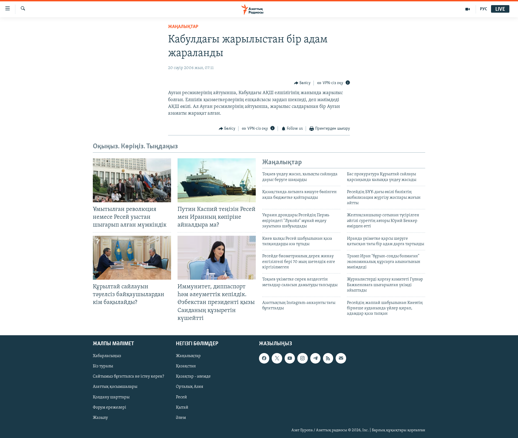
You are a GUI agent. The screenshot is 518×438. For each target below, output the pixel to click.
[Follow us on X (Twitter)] (277, 358)
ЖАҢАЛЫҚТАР (183, 27)
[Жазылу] (341, 358)
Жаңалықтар (188, 356)
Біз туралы (103, 366)
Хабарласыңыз (107, 356)
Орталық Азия (189, 387)
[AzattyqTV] (467, 9)
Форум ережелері (109, 407)
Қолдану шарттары (111, 397)
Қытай (182, 407)
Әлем (181, 417)
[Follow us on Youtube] (290, 358)
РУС (483, 9)
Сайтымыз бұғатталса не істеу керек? (128, 376)
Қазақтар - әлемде (193, 376)
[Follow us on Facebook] (264, 358)
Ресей (181, 397)
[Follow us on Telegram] (315, 358)
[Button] (302, 83)
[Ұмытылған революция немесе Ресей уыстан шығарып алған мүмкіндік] (132, 180)
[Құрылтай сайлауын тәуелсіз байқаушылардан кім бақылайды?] (132, 258)
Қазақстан (186, 366)
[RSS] (328, 358)
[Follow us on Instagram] (302, 358)
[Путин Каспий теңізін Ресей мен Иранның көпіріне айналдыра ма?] (217, 180)
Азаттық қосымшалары (115, 387)
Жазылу (100, 417)
